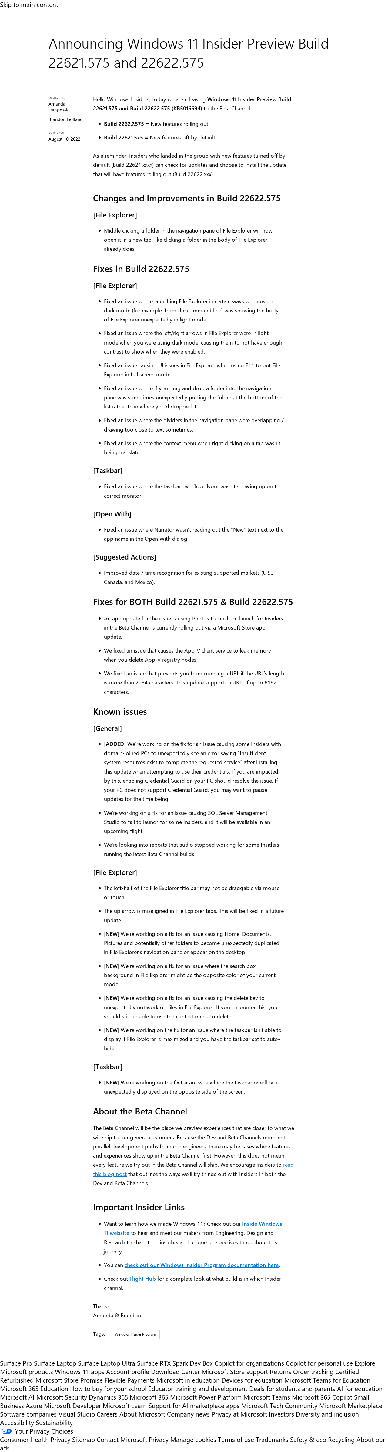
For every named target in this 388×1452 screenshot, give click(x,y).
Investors (281, 1414)
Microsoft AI (17, 1397)
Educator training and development (197, 1388)
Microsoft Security (61, 1397)
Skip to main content (29, 4)
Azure (34, 1405)
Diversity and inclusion (327, 1414)
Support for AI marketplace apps (194, 1405)
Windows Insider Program (135, 1334)
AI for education (360, 1388)
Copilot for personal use (319, 1363)
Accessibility (17, 1422)
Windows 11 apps (79, 1371)
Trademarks (272, 1439)
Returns (280, 1371)
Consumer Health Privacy (35, 1439)
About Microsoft (142, 1414)
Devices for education (252, 1380)
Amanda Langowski (58, 106)
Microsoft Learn (125, 1405)
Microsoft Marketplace (350, 1405)
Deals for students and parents (292, 1388)
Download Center (175, 1371)
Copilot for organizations (249, 1363)
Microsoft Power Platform (206, 1397)
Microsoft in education (188, 1380)
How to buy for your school (108, 1388)
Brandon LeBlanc (65, 119)
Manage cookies (193, 1439)
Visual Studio (77, 1414)
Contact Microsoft (122, 1439)
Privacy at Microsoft (239, 1414)
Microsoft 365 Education (34, 1388)
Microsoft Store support (235, 1371)
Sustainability (54, 1422)
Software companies (28, 1414)
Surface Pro (16, 1363)
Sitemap (83, 1439)
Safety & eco (308, 1439)
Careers (107, 1414)
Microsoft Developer (72, 1405)
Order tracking (313, 1371)
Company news (188, 1414)
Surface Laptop (55, 1363)
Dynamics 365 (108, 1397)
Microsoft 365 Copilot (322, 1397)
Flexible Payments (130, 1380)
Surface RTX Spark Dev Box (175, 1363)
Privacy (159, 1439)
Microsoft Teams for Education (327, 1380)
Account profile (127, 1371)
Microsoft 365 (149, 1397)
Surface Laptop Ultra (106, 1363)
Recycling (341, 1439)
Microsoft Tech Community (279, 1405)
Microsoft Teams (266, 1397)
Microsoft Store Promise (69, 1380)
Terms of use (236, 1439)
